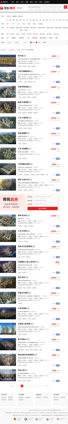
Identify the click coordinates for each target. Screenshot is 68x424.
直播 (26, 2)
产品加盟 (45, 397)
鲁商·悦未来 (22, 215)
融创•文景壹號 (38, 10)
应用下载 (62, 397)
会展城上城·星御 (24, 324)
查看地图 (45, 59)
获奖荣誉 (10, 397)
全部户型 (36, 61)
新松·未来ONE (23, 179)
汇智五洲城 (22, 308)
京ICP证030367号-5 (35, 415)
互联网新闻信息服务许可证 (47, 415)
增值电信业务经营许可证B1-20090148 (21, 415)
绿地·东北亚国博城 (62, 10)
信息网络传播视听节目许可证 (60, 415)
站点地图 (10, 399)
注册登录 (56, 399)
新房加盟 (38, 397)
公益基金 (46, 2)
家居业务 (27, 397)
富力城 (20, 56)
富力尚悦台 (22, 339)
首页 (12, 2)
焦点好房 (56, 397)
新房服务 (21, 397)
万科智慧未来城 (46, 10)
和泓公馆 (21, 370)
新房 (17, 2)
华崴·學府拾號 (23, 87)
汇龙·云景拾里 (30, 10)
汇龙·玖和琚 (53, 10)
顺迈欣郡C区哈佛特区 (26, 355)
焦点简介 (3, 397)
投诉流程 (3, 399)
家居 (31, 2)
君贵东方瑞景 (23, 293)
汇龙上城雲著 (23, 149)
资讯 (22, 2)
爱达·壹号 (21, 277)
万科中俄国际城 (24, 71)
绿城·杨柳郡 (22, 133)
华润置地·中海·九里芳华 (27, 262)
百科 (36, 2)
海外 (40, 2)
